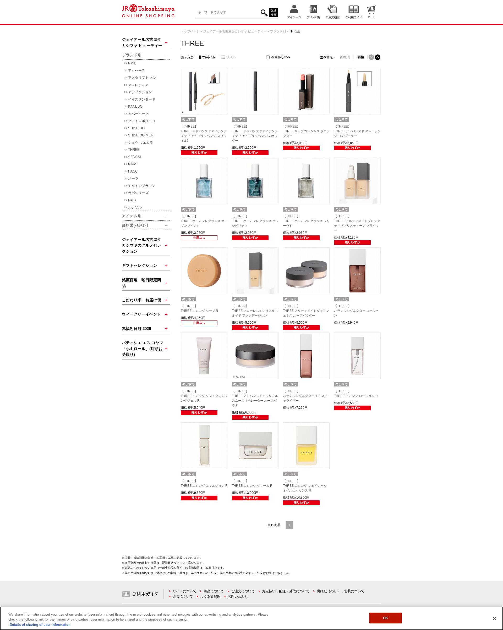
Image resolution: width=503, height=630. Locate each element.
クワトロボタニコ (141, 121)
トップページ (190, 31)
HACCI (133, 171)
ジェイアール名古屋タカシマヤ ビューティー (235, 31)
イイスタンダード (141, 99)
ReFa (132, 200)
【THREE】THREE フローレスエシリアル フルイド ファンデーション (255, 310)
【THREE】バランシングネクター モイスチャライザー (305, 395)
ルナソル (135, 207)
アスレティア (138, 85)
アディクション (140, 92)
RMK (132, 63)
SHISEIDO (136, 128)
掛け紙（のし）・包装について (340, 591)
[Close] (494, 618)
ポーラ (133, 178)
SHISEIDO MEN (140, 135)
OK (385, 618)
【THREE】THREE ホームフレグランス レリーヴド (306, 221)
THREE (134, 150)
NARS (133, 164)
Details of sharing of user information (40, 625)
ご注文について (243, 591)
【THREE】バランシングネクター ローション (356, 310)
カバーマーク (138, 114)
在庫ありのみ (280, 57)
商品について (214, 591)
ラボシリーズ (138, 193)
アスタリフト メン (142, 78)
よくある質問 (210, 596)
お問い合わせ (238, 596)
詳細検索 (273, 12)
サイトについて (184, 591)
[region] (251, 618)
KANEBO (135, 106)
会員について (183, 596)
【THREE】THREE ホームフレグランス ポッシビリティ (255, 221)
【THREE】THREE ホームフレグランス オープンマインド (204, 221)
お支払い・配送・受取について (286, 591)
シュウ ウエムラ (140, 143)
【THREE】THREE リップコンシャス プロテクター (306, 131)
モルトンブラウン (141, 186)
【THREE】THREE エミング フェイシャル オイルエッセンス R (305, 485)
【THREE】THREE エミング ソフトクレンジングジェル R (204, 395)
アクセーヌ (136, 71)
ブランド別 (278, 31)
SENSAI (134, 157)
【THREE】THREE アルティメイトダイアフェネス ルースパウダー (306, 310)
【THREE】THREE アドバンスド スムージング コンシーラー (357, 131)
